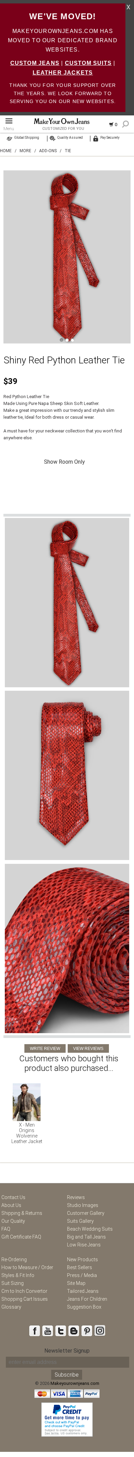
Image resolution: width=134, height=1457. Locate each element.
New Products (82, 1259)
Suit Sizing (12, 1283)
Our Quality (13, 1221)
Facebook (34, 1330)
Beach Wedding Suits (90, 1229)
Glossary (11, 1307)
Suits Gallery (80, 1221)
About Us (11, 1205)
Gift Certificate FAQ (21, 1237)
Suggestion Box (84, 1307)
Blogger (73, 1330)
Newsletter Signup (67, 1350)
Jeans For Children (87, 1299)
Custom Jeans (34, 63)
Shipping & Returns (21, 1213)
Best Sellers (79, 1267)
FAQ (5, 1229)
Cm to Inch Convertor (24, 1291)
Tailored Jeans (83, 1291)
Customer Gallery (85, 1213)
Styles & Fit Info (17, 1275)
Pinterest (86, 1330)
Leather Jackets (63, 73)
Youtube (47, 1330)
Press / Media (82, 1275)
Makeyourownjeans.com (75, 1383)
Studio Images (82, 1205)
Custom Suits (88, 63)
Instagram (99, 1330)
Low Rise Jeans (84, 1244)
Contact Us (13, 1197)
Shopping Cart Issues (24, 1299)
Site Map (76, 1283)
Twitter (60, 1330)
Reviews (76, 1197)
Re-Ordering (14, 1259)
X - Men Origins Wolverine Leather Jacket (26, 1133)
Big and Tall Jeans (86, 1237)
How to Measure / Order (27, 1267)
